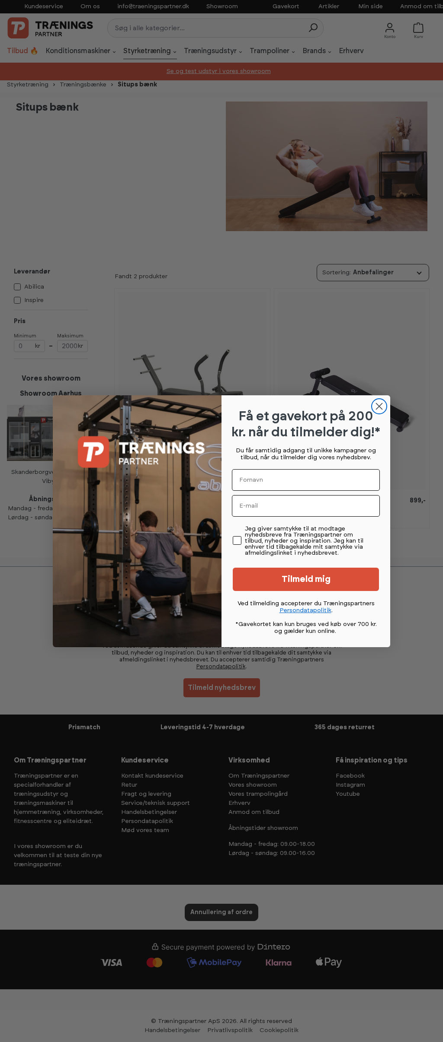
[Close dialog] (379, 406)
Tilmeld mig (306, 579)
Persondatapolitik (305, 610)
